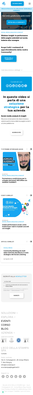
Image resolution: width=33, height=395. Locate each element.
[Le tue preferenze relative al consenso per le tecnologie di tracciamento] (3, 392)
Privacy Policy (9, 286)
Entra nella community (16, 22)
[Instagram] (20, 376)
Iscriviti (16, 295)
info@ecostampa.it (8, 365)
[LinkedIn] (16, 376)
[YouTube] (7, 376)
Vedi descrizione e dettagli (10, 70)
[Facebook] (3, 376)
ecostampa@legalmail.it (10, 367)
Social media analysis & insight (12, 32)
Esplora (7, 317)
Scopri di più (16, 132)
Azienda (7, 332)
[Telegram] (24, 376)
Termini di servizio (15, 290)
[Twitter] (12, 376)
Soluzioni (8, 313)
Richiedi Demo (17, 3)
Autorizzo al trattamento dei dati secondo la (17, 285)
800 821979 (7, 362)
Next (31, 149)
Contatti (4, 353)
